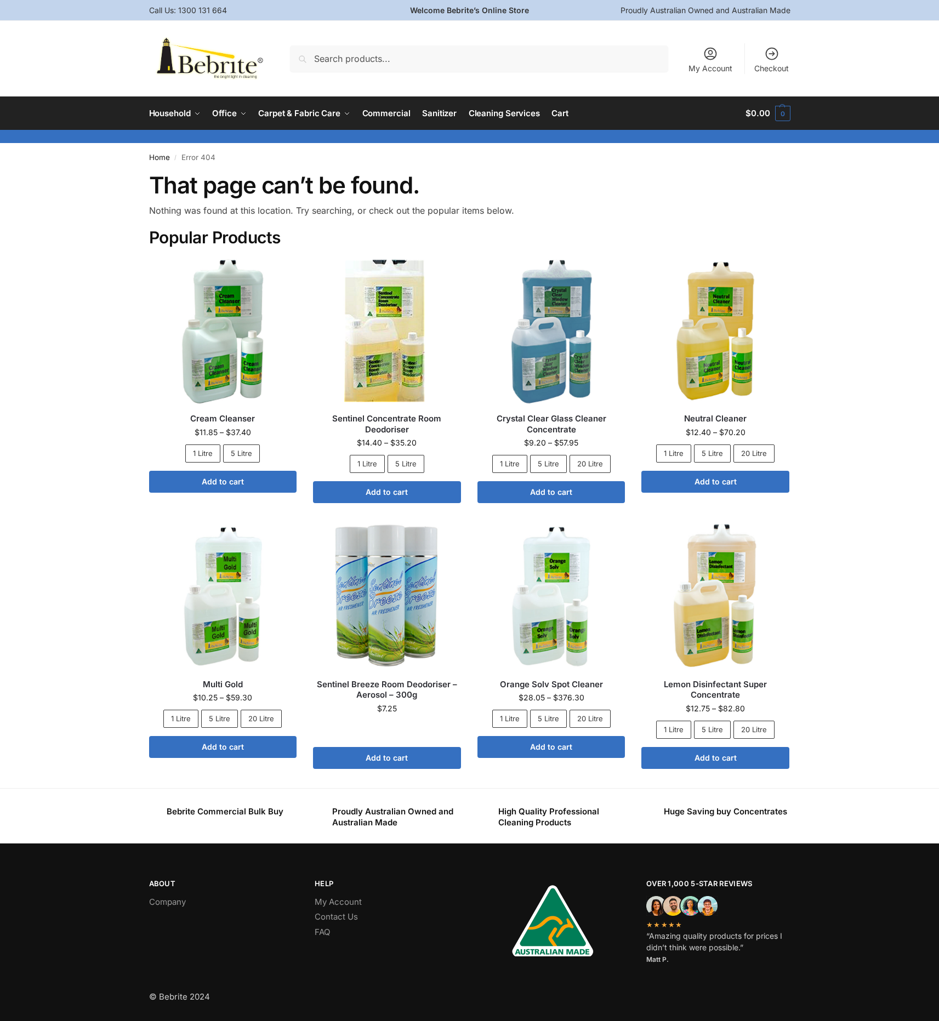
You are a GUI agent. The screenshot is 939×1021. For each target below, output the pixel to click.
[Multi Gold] (223, 596)
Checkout (771, 68)
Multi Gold (223, 684)
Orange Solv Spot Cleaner (551, 684)
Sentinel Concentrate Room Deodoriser (386, 424)
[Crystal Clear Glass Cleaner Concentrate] (551, 331)
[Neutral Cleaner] (715, 331)
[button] (767, 113)
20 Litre (590, 463)
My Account (710, 68)
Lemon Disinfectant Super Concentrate (715, 689)
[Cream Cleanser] (223, 331)
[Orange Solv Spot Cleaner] (551, 596)
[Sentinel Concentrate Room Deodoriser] (387, 331)
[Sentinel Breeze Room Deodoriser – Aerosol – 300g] (387, 596)
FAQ (322, 932)
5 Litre (241, 453)
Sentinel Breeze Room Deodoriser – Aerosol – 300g (387, 689)
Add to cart (223, 481)
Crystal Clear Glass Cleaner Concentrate (551, 424)
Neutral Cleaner (715, 418)
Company (167, 902)
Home (159, 157)
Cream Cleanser (222, 418)
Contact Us (336, 916)
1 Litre (203, 453)
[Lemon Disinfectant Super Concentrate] (715, 596)
